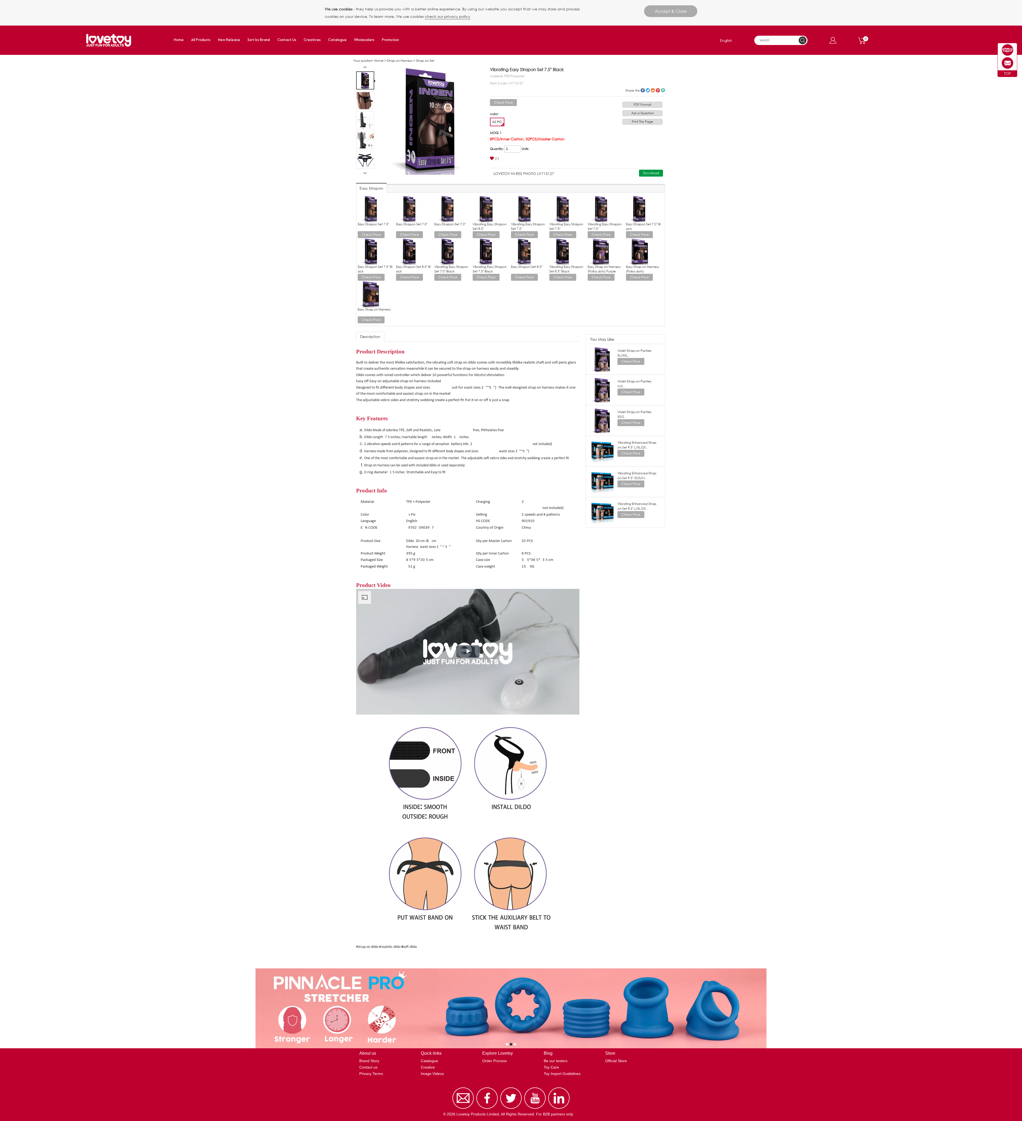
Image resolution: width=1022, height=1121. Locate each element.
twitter (648, 90)
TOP (1007, 73)
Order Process (494, 1061)
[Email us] (463, 1109)
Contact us (368, 1067)
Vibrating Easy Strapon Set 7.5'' (528, 226)
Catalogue (337, 40)
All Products (201, 40)
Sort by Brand (259, 40)
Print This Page (642, 121)
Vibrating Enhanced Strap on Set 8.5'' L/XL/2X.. (636, 506)
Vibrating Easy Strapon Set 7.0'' (604, 226)
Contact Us (286, 40)
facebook (643, 90)
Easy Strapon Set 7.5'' (373, 224)
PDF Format (642, 104)
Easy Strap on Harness (374, 309)
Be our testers (555, 1061)
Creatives (312, 40)
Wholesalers (364, 40)
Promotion (390, 40)
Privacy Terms (371, 1073)
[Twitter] (511, 1109)
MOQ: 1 (496, 133)
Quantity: (497, 148)
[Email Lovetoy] (1007, 63)
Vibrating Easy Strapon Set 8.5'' (489, 226)
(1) (497, 158)
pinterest (658, 90)
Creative (428, 1067)
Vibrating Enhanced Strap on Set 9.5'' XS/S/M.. (636, 475)
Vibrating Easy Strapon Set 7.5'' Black (489, 269)
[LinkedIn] (559, 1109)
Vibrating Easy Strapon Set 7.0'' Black (451, 269)
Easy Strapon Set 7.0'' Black (643, 226)
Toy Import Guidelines (562, 1073)
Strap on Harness (400, 60)
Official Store (616, 1061)
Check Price (503, 102)
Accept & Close (671, 11)
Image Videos (432, 1073)
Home (179, 40)
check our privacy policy (447, 16)
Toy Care (551, 1067)
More (663, 90)
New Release (229, 40)
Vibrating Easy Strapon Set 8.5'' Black (566, 269)
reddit (653, 90)
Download (651, 173)
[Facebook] (487, 1109)
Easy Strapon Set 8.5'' (526, 266)
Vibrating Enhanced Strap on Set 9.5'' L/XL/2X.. (636, 445)
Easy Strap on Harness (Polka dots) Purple (604, 269)
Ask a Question (642, 113)
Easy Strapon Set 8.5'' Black (413, 269)
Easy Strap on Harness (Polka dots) (642, 269)
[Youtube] (535, 1109)
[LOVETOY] (1007, 50)
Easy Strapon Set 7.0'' (450, 224)
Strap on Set (425, 60)
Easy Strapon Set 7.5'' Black (375, 269)
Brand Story (369, 1061)
